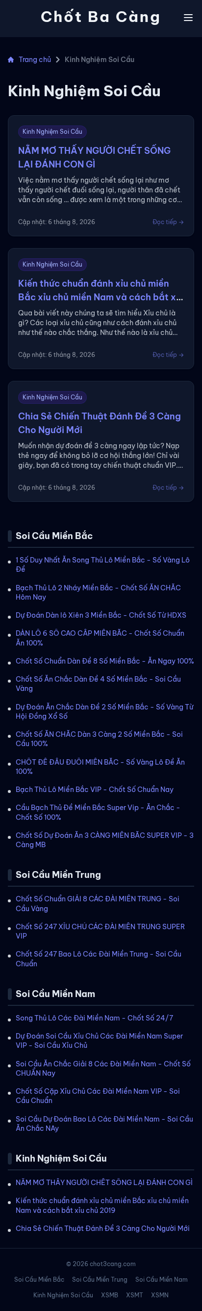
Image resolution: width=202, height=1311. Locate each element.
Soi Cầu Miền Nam (161, 1279)
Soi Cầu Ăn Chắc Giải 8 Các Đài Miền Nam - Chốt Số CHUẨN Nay (103, 1069)
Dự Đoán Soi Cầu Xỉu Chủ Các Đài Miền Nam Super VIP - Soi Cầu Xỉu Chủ (99, 1041)
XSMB (109, 1295)
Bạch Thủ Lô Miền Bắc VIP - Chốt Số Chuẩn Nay (95, 789)
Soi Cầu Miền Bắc (39, 1279)
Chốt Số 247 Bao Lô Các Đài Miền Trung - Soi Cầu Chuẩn (98, 959)
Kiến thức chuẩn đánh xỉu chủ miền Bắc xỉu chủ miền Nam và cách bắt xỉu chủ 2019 (102, 1205)
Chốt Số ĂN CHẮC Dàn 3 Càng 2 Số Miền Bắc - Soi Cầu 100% (99, 739)
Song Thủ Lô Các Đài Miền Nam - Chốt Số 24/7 (94, 1018)
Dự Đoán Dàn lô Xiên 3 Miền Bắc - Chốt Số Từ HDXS (101, 615)
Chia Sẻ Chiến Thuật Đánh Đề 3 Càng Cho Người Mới (103, 1228)
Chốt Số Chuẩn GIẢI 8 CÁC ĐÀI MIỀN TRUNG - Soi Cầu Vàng (97, 904)
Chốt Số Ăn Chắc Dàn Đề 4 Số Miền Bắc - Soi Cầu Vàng (98, 684)
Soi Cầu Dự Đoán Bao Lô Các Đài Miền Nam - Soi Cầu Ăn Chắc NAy (104, 1124)
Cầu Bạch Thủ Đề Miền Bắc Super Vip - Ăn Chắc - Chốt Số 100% (98, 812)
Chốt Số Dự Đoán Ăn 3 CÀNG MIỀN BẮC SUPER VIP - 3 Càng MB (105, 840)
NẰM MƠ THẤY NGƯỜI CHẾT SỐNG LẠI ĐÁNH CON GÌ (104, 1182)
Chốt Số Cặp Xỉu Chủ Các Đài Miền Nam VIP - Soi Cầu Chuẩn (98, 1096)
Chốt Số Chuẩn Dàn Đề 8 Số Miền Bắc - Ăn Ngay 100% (105, 661)
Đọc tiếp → (168, 222)
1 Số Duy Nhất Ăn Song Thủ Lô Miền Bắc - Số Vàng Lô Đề (103, 565)
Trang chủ (35, 59)
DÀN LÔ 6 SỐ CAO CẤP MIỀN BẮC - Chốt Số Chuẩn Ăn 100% (100, 638)
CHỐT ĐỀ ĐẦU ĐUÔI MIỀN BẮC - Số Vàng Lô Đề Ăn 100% (100, 767)
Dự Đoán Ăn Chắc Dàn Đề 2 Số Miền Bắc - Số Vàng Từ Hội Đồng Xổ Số (104, 712)
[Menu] (188, 17)
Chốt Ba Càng (101, 16)
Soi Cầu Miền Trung (99, 1279)
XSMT (134, 1295)
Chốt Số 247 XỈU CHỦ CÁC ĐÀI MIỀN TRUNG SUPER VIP (100, 931)
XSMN (160, 1295)
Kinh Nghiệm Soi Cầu (63, 1295)
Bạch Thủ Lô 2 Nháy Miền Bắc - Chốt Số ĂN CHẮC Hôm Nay (98, 592)
